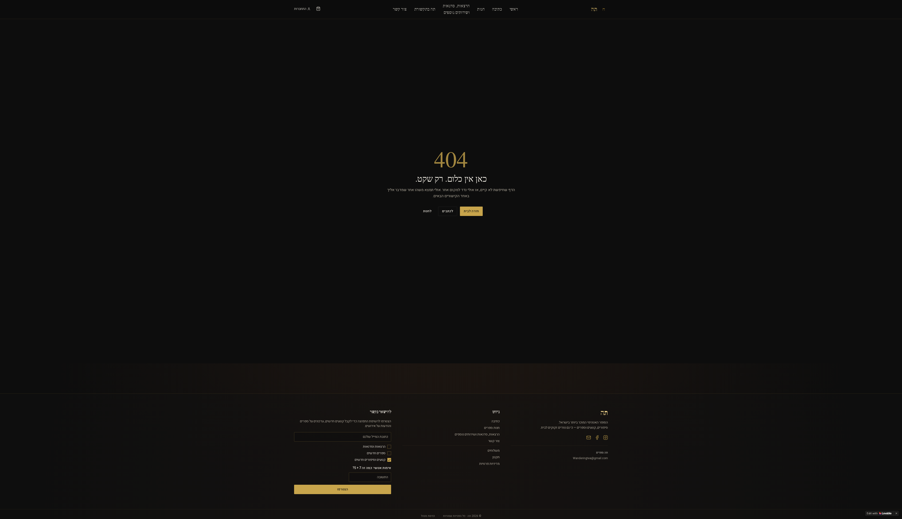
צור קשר (400, 9)
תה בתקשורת (424, 9)
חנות (481, 9)
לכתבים (447, 211)
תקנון (496, 457)
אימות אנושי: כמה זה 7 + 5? (372, 467)
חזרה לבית (471, 211)
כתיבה (497, 9)
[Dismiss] (896, 513)
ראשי (514, 9)
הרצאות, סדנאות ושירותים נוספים (477, 434)
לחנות (427, 211)
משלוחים (494, 450)
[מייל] (588, 437)
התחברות (300, 9)
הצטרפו (342, 489)
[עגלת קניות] (318, 9)
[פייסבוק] (597, 437)
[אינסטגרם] (605, 437)
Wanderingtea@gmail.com (590, 458)
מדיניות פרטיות (489, 463)
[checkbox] (389, 447)
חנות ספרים (492, 427)
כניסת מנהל (428, 516)
